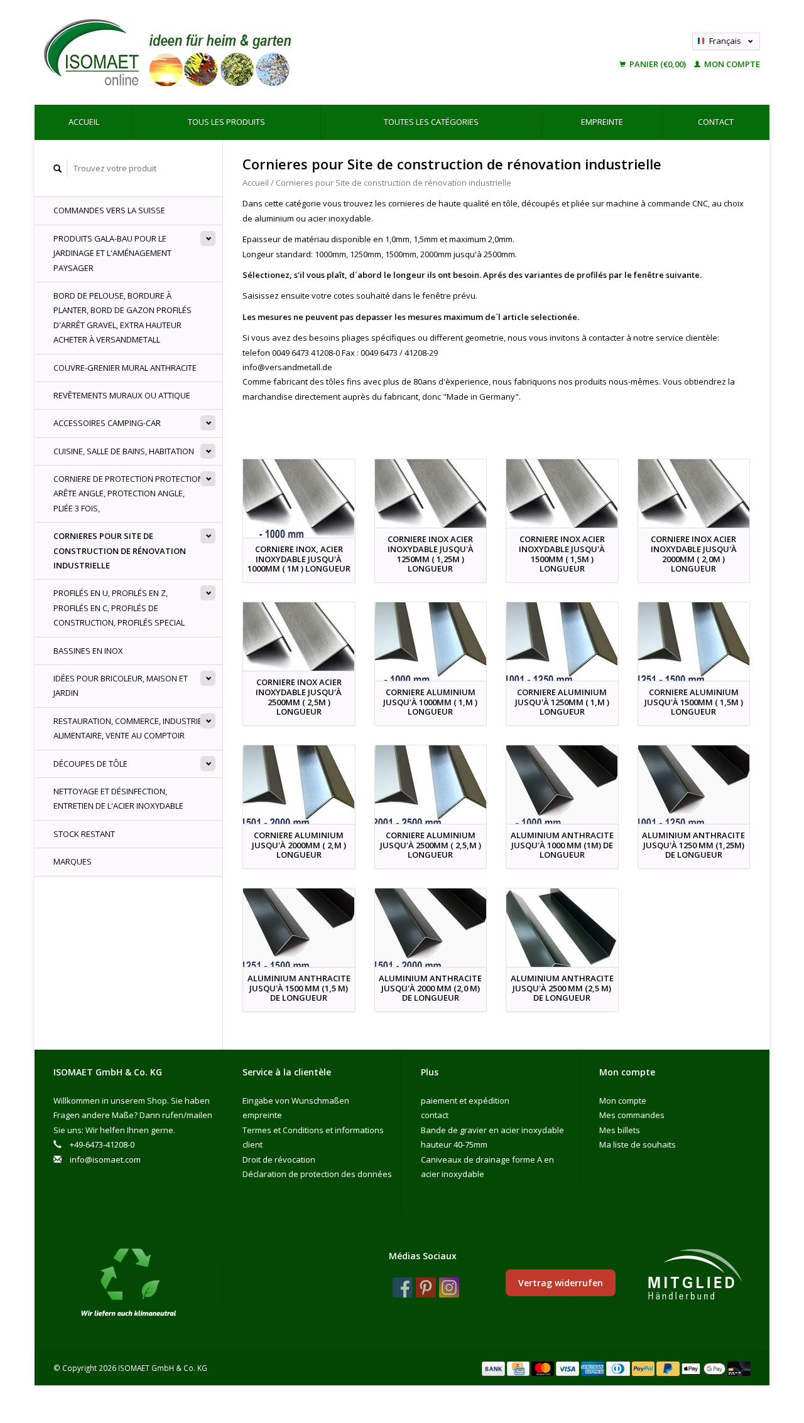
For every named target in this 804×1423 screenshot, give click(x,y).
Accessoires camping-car (107, 423)
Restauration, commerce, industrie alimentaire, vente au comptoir (127, 728)
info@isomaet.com (105, 1159)
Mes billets (619, 1130)
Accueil (83, 121)
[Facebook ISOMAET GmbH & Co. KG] (403, 1287)
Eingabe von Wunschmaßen (295, 1100)
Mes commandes (632, 1115)
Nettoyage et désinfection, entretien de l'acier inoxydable (118, 798)
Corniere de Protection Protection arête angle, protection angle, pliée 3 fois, (128, 493)
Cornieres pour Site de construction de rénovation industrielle (119, 550)
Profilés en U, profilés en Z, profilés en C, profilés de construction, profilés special (119, 607)
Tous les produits (226, 121)
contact (716, 121)
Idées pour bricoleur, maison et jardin (120, 685)
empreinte (602, 121)
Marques (72, 861)
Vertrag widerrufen (560, 1283)
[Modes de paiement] (494, 1367)
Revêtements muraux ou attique (121, 395)
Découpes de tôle (90, 763)
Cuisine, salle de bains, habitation (123, 451)
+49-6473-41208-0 (102, 1144)
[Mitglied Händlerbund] (695, 1275)
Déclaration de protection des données (317, 1174)
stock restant (84, 833)
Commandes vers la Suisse (109, 210)
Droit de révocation (278, 1159)
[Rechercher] (57, 168)
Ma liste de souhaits (637, 1144)
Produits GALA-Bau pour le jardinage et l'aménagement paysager (112, 253)
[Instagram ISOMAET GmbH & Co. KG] (449, 1287)
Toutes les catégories (431, 121)
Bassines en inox (88, 650)
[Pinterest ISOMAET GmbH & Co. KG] (426, 1287)
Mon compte (731, 64)
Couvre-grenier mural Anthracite (125, 367)
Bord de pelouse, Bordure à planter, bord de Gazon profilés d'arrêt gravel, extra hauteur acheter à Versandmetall (122, 317)
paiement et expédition (465, 1100)
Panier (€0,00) (657, 64)
